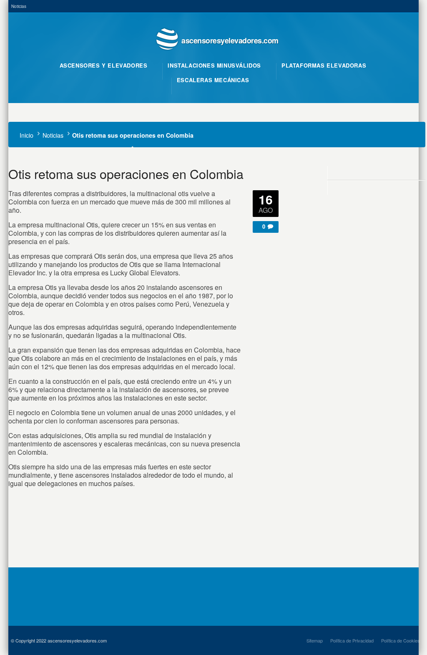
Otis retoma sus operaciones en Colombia (126, 173)
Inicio (26, 135)
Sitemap (314, 640)
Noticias (18, 6)
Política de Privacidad (352, 640)
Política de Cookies (400, 640)
